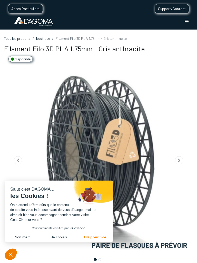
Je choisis (59, 237)
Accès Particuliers (25, 8)
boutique (43, 38)
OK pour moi (95, 237)
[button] (18, 160)
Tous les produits (17, 38)
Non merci (23, 237)
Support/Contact (172, 8)
